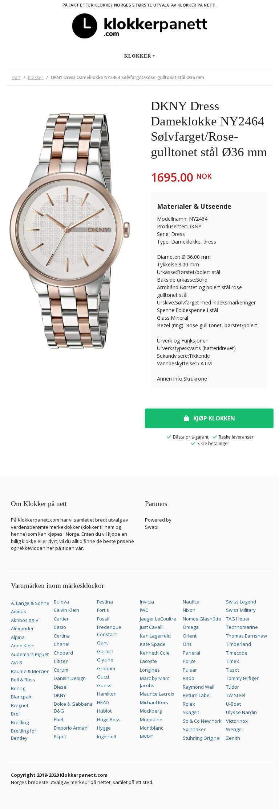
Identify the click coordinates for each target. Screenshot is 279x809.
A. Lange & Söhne (30, 603)
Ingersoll (106, 736)
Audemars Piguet (30, 654)
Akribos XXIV (25, 620)
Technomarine (242, 627)
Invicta (147, 601)
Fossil (103, 618)
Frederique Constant (109, 631)
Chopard (63, 653)
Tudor (232, 687)
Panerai (191, 653)
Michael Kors (154, 702)
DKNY (60, 695)
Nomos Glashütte (202, 618)
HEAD (103, 702)
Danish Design (70, 678)
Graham (106, 668)
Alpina (18, 637)
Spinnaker (194, 729)
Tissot (232, 670)
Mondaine (151, 719)
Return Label (197, 695)
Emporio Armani (71, 728)
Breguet (19, 705)
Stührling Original (202, 738)
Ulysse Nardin (241, 712)
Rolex (189, 704)
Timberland (238, 644)
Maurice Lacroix (157, 693)
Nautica (191, 601)
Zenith (233, 738)
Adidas (18, 611)
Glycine (105, 659)
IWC (144, 610)
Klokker (35, 77)
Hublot (104, 711)
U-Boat (233, 704)
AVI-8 (16, 662)
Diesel (61, 687)
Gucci (103, 676)
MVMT (146, 736)
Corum (61, 670)
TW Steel (235, 695)
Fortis (103, 610)
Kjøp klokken (213, 418)
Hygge (104, 728)
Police (189, 661)
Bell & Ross (23, 679)
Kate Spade (153, 644)
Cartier (61, 618)
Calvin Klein (66, 610)
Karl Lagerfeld (155, 635)
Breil (16, 713)
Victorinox (237, 721)
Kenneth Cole (155, 653)
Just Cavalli (151, 627)
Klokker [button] (137, 56)
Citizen (61, 661)
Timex (232, 661)
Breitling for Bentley (23, 734)
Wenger (234, 729)
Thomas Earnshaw (246, 635)
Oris (187, 644)
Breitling (20, 722)
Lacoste (148, 661)
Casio (60, 627)
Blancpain (22, 696)
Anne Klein (23, 645)
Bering (18, 688)
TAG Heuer (238, 618)
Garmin (105, 651)
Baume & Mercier (30, 671)
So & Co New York (202, 721)
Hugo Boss (109, 719)
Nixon (189, 610)
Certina (62, 635)
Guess (104, 685)
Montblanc (151, 728)
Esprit (60, 736)
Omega (191, 627)
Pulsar (190, 670)
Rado (188, 678)
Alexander (22, 628)
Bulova (61, 601)
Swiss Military (241, 610)
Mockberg (151, 711)
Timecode (236, 653)
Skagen (191, 712)
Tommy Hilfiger (242, 678)
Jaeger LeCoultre (158, 618)
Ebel (58, 719)
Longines (150, 670)
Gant (102, 642)
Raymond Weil (198, 687)
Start (16, 77)
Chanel (61, 644)
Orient (190, 635)
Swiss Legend (241, 601)
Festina (105, 601)
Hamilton (107, 693)
